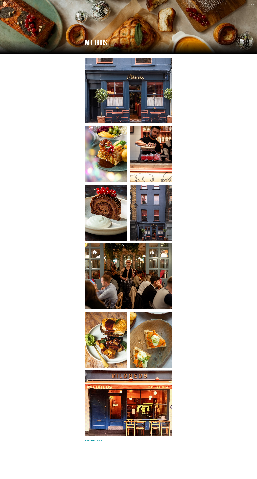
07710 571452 (251, 4)
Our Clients (229, 4)
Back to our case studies (92, 440)
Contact (245, 4)
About (239, 4)
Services (235, 4)
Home (223, 4)
